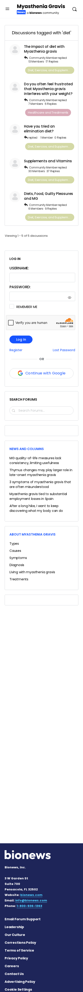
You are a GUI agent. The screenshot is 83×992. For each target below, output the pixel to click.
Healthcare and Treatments (48, 112)
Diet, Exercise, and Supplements (51, 70)
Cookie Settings (18, 989)
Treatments (18, 579)
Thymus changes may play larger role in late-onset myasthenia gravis (40, 472)
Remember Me (26, 307)
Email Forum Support (23, 919)
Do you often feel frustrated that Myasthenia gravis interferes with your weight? (48, 89)
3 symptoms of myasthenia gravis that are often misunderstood (40, 484)
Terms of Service (19, 950)
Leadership (14, 927)
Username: (19, 268)
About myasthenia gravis (32, 534)
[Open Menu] (7, 9)
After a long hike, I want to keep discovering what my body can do (36, 508)
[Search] (74, 9)
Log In (21, 339)
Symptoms (18, 558)
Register (15, 350)
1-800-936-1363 (29, 906)
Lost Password (64, 350)
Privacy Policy (16, 958)
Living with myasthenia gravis (32, 572)
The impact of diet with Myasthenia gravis (44, 49)
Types (14, 543)
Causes (15, 550)
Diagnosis (16, 565)
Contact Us (14, 974)
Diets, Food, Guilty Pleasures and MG (48, 196)
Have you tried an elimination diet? (39, 129)
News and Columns (26, 449)
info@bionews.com (31, 900)
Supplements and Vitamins (48, 161)
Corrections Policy (20, 942)
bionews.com (31, 895)
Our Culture (15, 934)
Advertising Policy (20, 981)
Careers (12, 966)
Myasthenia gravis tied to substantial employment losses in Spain (38, 496)
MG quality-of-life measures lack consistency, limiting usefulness (35, 460)
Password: (20, 287)
